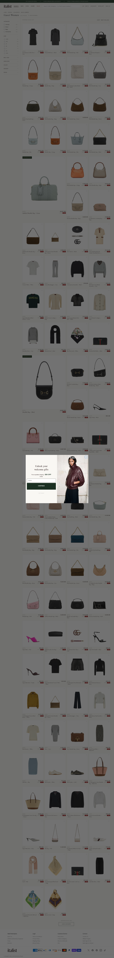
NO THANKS (41, 493)
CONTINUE (41, 486)
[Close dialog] (86, 457)
